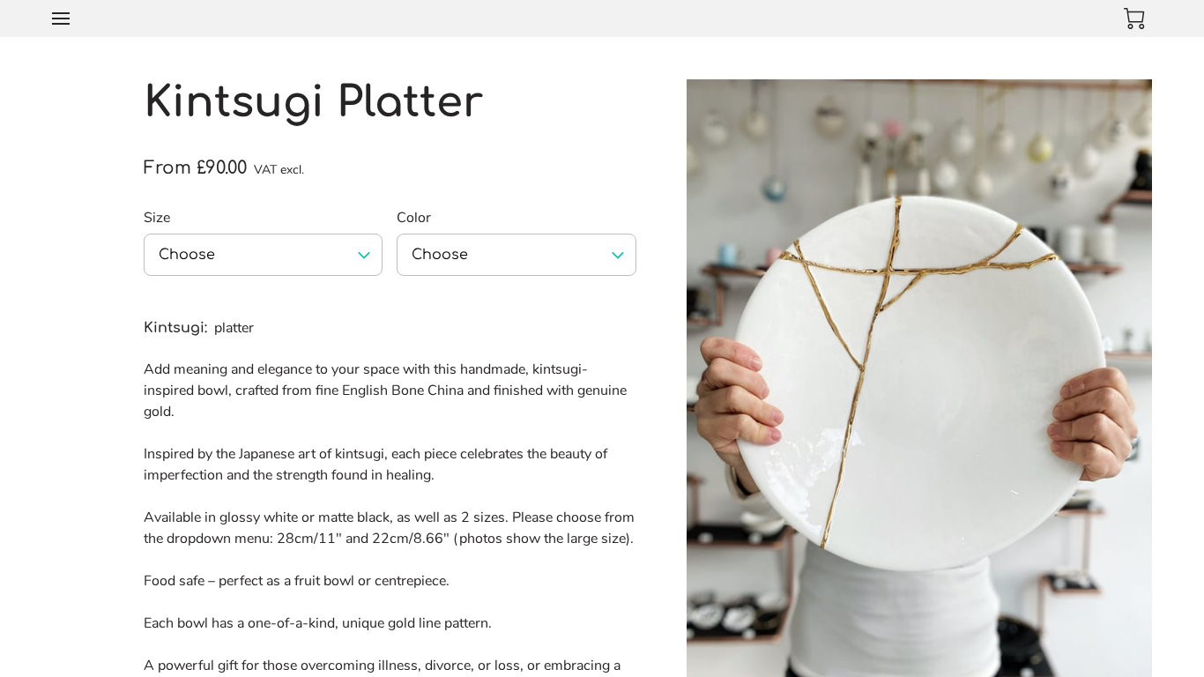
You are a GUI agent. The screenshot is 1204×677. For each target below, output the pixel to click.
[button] (263, 255)
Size (157, 218)
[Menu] (61, 18)
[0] (1134, 18)
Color (414, 218)
